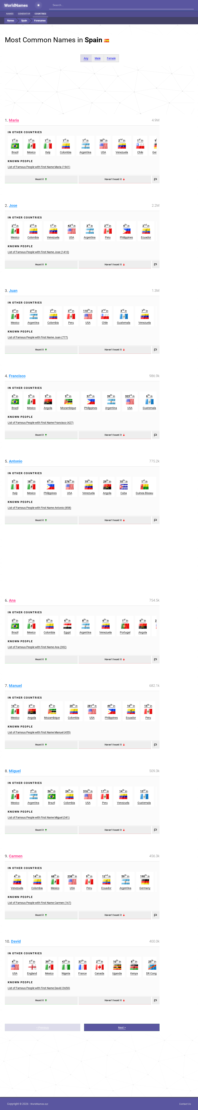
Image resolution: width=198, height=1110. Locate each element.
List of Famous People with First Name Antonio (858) (39, 507)
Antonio (15, 461)
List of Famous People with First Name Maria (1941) (39, 166)
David (16, 941)
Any (86, 58)
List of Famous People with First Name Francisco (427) (40, 422)
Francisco (17, 376)
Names (10, 14)
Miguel (15, 771)
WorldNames (16, 5)
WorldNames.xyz (39, 1104)
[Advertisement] (99, 90)
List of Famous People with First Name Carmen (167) (39, 902)
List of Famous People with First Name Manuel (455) (39, 732)
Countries (40, 14)
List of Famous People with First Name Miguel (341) (39, 817)
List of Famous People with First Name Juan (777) (38, 337)
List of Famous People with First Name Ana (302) (37, 647)
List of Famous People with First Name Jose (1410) (38, 252)
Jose (13, 205)
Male (98, 58)
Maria (14, 120)
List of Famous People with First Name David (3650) (39, 988)
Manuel (15, 685)
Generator (24, 14)
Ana (12, 600)
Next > (122, 1027)
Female (111, 58)
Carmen (15, 856)
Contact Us (185, 1104)
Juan (13, 290)
